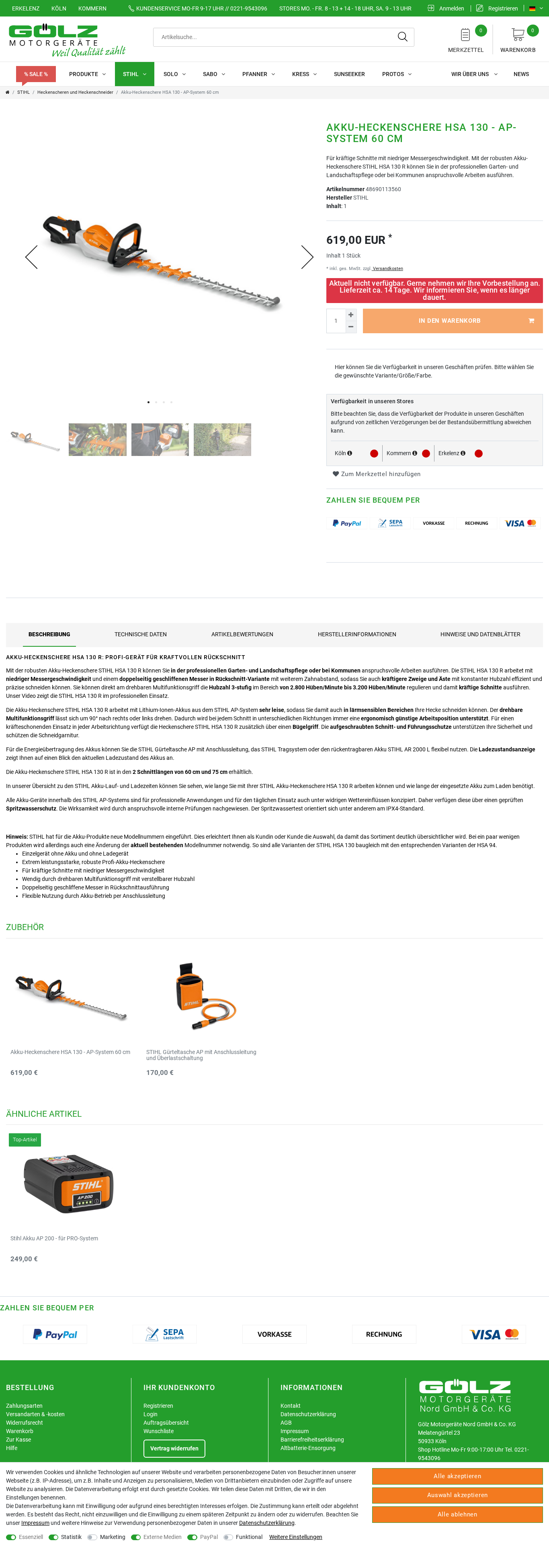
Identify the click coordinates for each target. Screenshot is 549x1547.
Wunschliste (158, 1431)
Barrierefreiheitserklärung (312, 1439)
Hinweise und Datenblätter (480, 634)
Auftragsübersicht (166, 1422)
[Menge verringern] (351, 327)
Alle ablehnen (457, 1514)
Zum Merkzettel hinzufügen (380, 474)
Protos (393, 74)
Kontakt (291, 1406)
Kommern (92, 8)
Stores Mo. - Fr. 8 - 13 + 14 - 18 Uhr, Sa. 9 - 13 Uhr (345, 8)
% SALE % (36, 74)
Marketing (112, 1537)
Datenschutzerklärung (308, 1414)
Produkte (83, 74)
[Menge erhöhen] (351, 315)
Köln (58, 8)
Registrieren (158, 1406)
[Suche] (403, 37)
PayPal (209, 1537)
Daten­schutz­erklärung (267, 1523)
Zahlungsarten (24, 1406)
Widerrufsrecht (24, 1422)
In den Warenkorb (450, 320)
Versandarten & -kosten (35, 1414)
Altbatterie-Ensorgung (308, 1448)
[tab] (49, 634)
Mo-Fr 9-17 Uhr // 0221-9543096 (201, 8)
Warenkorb (518, 40)
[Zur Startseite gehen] (8, 92)
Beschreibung (49, 634)
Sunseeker (349, 74)
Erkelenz (25, 8)
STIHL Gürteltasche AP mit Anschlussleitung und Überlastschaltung (201, 1055)
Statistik (71, 1537)
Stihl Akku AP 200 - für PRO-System (54, 1239)
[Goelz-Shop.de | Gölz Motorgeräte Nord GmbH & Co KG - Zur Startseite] (66, 39)
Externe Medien (162, 1537)
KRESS (300, 74)
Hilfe (11, 1448)
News (521, 74)
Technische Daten (141, 634)
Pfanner (254, 74)
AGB (286, 1422)
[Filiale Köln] (349, 453)
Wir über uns (470, 74)
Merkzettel (466, 40)
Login (150, 1414)
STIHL (131, 74)
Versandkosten (387, 268)
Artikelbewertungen (242, 634)
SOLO (171, 74)
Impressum (295, 1431)
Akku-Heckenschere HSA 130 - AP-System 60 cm (70, 1052)
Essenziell (31, 1537)
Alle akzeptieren (457, 1476)
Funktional (249, 1537)
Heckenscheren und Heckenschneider (75, 92)
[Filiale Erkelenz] (463, 453)
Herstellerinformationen (357, 634)
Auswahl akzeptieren (457, 1495)
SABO (210, 74)
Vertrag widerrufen (174, 1448)
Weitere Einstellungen (295, 1537)
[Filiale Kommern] (414, 453)
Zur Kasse (18, 1439)
